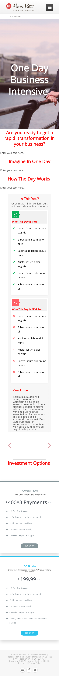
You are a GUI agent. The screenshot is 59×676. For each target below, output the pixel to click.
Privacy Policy (34, 663)
